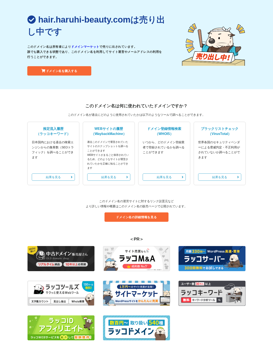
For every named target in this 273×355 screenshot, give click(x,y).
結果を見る (53, 177)
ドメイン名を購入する (61, 71)
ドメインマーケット (85, 46)
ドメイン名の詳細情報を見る (136, 217)
